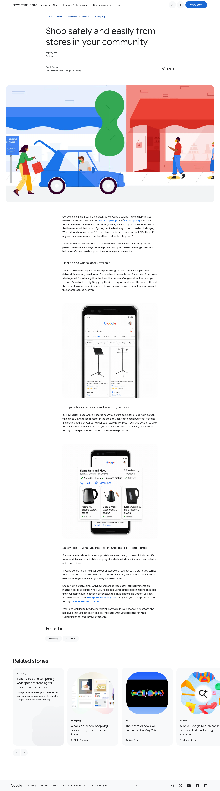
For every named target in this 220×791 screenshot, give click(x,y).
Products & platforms (74, 5)
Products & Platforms (67, 16)
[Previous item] (16, 752)
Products (86, 16)
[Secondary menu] (180, 4)
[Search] (172, 4)
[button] (196, 4)
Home (49, 16)
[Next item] (24, 752)
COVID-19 (71, 638)
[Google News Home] (25, 4)
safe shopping (132, 220)
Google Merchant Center (85, 601)
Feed (119, 5)
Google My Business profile (102, 597)
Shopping (100, 16)
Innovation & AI (47, 5)
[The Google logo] (16, 785)
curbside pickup (108, 220)
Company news (101, 5)
